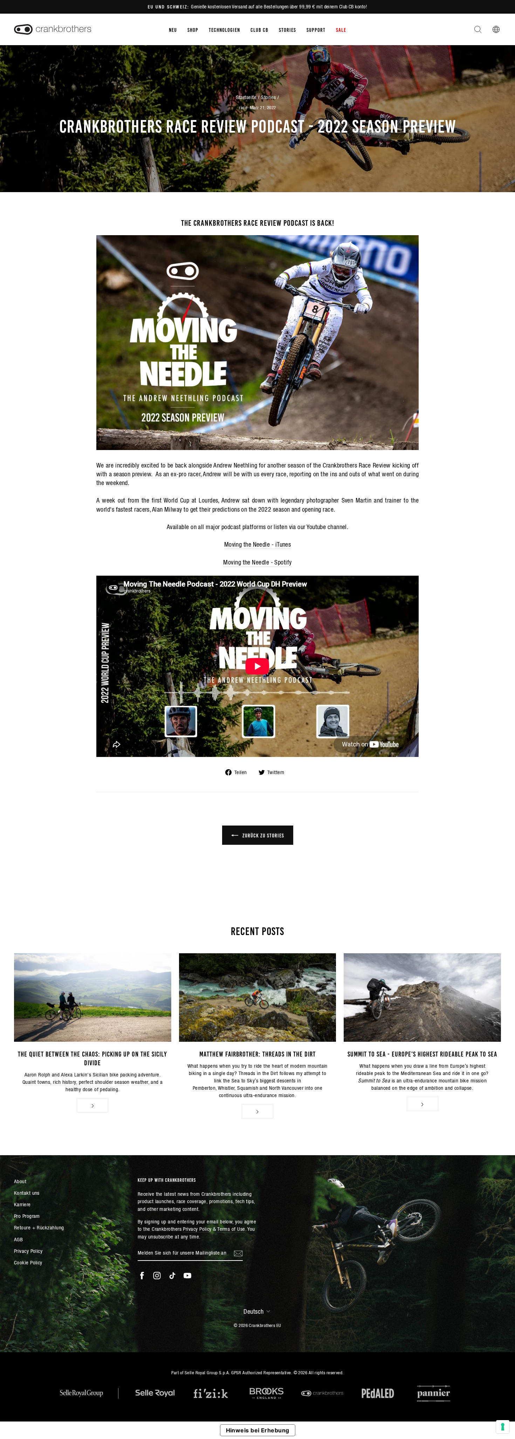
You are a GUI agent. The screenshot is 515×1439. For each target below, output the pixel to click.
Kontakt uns (27, 1193)
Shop (192, 29)
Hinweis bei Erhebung (257, 1430)
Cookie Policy (28, 1262)
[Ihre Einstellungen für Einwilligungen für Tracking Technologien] (502, 1426)
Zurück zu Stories (262, 835)
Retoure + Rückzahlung (39, 1227)
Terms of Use (231, 1229)
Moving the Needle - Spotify (257, 562)
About (20, 1181)
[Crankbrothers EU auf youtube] (187, 1275)
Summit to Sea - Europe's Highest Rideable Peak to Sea (422, 1053)
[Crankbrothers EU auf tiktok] (172, 1275)
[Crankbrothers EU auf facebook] (142, 1275)
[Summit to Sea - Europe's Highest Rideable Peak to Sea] (422, 997)
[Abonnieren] (238, 1253)
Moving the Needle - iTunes (257, 544)
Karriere (22, 1204)
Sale (341, 29)
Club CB (259, 29)
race (243, 107)
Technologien (224, 29)
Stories (287, 29)
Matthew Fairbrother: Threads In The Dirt (257, 1053)
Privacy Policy (28, 1251)
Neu (173, 29)
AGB (18, 1239)
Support (316, 29)
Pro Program (27, 1216)
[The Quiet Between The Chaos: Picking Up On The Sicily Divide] (92, 997)
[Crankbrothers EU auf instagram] (157, 1275)
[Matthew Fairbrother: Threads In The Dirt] (257, 997)
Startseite (246, 97)
